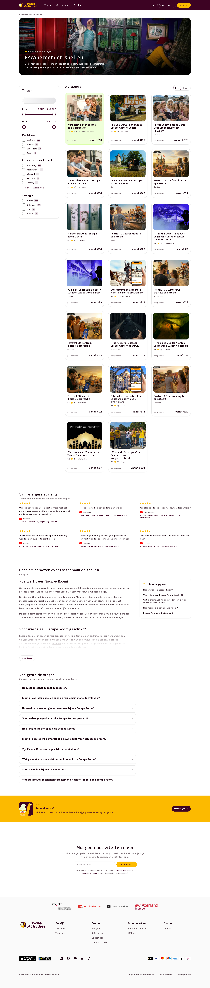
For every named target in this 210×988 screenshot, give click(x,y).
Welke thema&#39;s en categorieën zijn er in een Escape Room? (164, 601)
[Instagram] (82, 958)
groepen (59, 636)
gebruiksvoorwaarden (91, 873)
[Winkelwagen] (153, 5)
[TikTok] (89, 958)
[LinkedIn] (61, 958)
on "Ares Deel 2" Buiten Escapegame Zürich (38, 546)
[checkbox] (23, 140)
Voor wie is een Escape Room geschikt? (163, 595)
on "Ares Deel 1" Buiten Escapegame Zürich (159, 546)
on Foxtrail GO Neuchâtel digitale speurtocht (99, 546)
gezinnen (56, 643)
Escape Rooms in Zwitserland (158, 613)
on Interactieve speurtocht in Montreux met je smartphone (160, 516)
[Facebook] (68, 958)
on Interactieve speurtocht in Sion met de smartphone (103, 515)
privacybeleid (123, 870)
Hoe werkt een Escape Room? (158, 590)
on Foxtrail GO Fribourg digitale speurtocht (38, 522)
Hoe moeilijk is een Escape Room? (160, 608)
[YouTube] (75, 958)
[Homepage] (29, 5)
